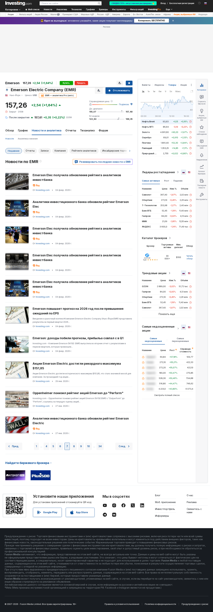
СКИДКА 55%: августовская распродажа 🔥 (133, 3)
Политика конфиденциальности (160, 604)
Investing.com (43, 190)
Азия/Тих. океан (153, 14)
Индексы (159, 85)
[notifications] (199, 3)
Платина (146, 143)
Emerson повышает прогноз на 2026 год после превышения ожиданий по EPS (78, 311)
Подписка (124, 104)
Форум (103, 130)
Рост (166, 180)
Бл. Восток (138, 14)
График (23, 130)
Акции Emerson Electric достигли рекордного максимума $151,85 (77, 366)
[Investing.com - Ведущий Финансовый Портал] (18, 3)
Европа (126, 14)
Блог (157, 495)
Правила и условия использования (122, 604)
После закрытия (19, 117)
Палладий (147, 148)
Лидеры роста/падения (158, 172)
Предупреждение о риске (195, 604)
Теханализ (87, 130)
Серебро (146, 137)
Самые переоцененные (180, 339)
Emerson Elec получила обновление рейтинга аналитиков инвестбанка (77, 177)
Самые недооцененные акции (158, 328)
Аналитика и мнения (28, 138)
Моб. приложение (165, 502)
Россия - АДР (103, 14)
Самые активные (151, 180)
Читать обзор (189, 257)
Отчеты (70, 130)
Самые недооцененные (153, 339)
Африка (167, 14)
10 (88, 446)
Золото (146, 132)
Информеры (162, 515)
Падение (178, 180)
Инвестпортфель (165, 509)
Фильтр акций (137, 9)
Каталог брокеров (154, 238)
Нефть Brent (148, 121)
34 (100, 446)
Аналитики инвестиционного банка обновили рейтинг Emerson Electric (81, 421)
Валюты (146, 85)
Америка (116, 14)
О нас (190, 495)
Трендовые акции (154, 273)
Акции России (41, 14)
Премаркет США (70, 14)
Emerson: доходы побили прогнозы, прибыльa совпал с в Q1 (78, 338)
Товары (172, 85)
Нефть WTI (147, 127)
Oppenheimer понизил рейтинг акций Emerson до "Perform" (78, 393)
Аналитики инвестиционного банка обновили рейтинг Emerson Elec (81, 204)
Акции (11, 14)
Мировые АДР (87, 14)
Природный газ (150, 153)
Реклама (192, 502)
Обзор (9, 130)
